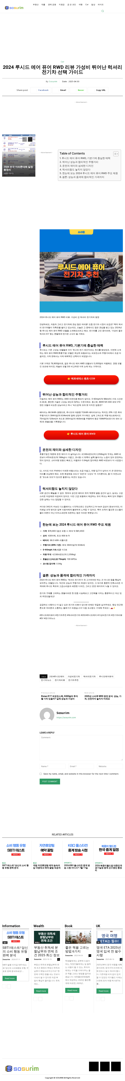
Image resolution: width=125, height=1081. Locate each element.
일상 (4, 863)
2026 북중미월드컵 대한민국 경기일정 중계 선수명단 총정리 (108, 867)
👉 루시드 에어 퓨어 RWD (81, 433)
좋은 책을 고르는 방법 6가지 (77, 949)
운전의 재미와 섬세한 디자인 (77, 165)
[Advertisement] (62, 39)
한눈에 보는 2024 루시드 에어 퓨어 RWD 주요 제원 (90, 173)
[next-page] (30, 139)
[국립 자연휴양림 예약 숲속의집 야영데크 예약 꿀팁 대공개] (47, 850)
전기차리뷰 (60, 680)
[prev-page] (24, 139)
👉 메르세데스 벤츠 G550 (81, 378)
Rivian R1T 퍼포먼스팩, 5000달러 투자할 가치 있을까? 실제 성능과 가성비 (59, 697)
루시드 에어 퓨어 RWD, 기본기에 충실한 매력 (86, 158)
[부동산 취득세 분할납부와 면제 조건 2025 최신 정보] (47, 937)
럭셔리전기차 (89, 676)
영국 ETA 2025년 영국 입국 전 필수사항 (108, 951)
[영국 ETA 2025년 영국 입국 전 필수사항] (109, 937)
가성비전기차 (74, 676)
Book (68, 942)
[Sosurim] (47, 715)
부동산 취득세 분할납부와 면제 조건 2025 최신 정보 (47, 951)
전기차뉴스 (46, 680)
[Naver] (94, 1066)
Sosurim (53, 81)
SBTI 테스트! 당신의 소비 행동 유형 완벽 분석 (15, 866)
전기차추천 (73, 680)
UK (98, 942)
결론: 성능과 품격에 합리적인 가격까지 (83, 177)
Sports (67, 863)
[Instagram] (105, 1066)
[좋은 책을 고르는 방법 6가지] (78, 937)
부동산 (37, 942)
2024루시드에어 (56, 676)
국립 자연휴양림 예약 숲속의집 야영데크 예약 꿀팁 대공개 (47, 866)
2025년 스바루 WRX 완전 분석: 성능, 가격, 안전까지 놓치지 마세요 (102, 697)
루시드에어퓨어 (106, 676)
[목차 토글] (114, 153)
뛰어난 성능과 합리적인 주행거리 (80, 162)
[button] (103, 11)
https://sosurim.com (66, 717)
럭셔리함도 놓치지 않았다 (76, 169)
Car (62, 62)
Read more (9, 978)
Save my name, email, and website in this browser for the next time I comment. (81, 774)
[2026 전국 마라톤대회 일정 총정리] (18, 155)
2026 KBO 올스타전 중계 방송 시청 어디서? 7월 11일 (77, 866)
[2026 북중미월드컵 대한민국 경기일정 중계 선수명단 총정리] (109, 850)
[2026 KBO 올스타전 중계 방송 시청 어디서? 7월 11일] (78, 850)
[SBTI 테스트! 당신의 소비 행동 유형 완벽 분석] (16, 850)
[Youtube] (116, 1066)
